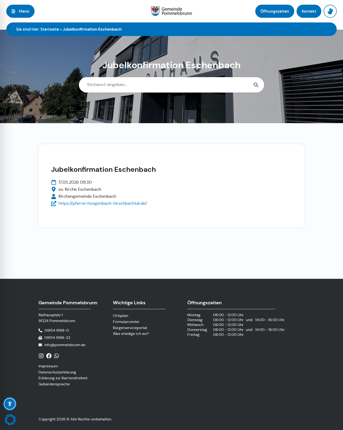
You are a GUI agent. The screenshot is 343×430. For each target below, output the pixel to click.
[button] (10, 419)
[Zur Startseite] (172, 11)
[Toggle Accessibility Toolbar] (10, 404)
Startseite (49, 29)
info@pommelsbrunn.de (64, 345)
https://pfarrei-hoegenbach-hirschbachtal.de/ (103, 203)
